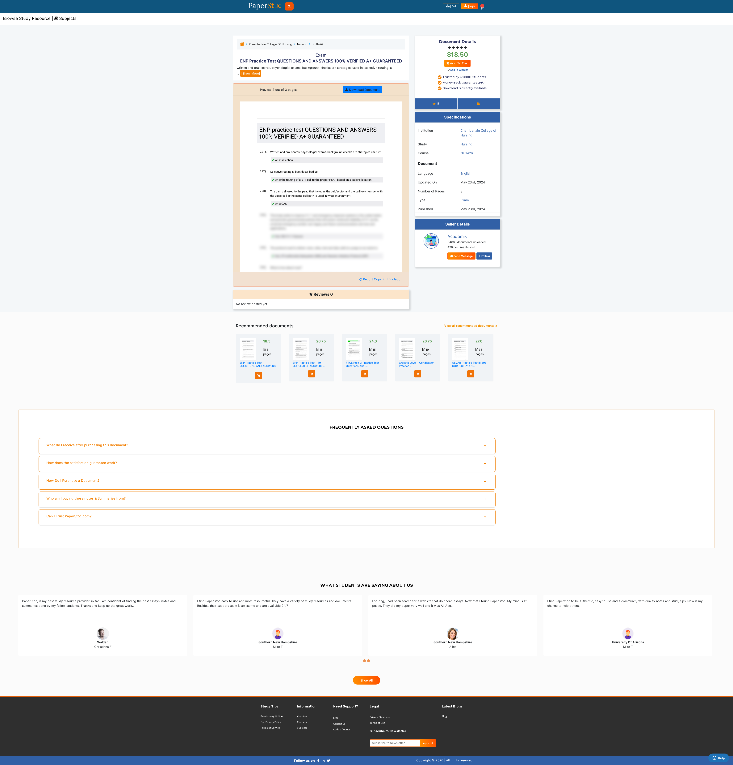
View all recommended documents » (470, 326)
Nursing (302, 44)
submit (428, 743)
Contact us (339, 723)
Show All (367, 680)
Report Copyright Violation (382, 279)
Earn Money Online (272, 716)
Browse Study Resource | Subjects (40, 18)
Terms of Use (377, 722)
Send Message (463, 256)
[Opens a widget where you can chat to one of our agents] (718, 758)
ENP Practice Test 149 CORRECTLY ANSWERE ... (309, 364)
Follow (485, 256)
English (465, 173)
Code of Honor (341, 729)
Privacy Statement (380, 717)
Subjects (302, 727)
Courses (302, 722)
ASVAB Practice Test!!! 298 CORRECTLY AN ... (469, 364)
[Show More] (250, 73)
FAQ (335, 718)
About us (302, 716)
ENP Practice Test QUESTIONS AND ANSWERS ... (258, 366)
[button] (469, 6)
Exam (464, 200)
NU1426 (317, 44)
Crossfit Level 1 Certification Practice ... (416, 364)
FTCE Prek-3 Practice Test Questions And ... (362, 364)
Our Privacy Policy (271, 722)
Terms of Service (270, 727)
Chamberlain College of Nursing (270, 44)
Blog (444, 716)
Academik (457, 236)
